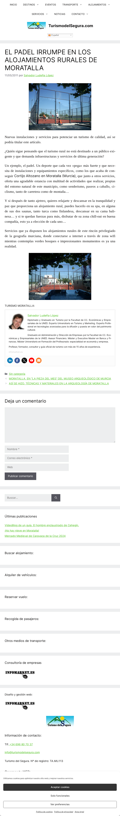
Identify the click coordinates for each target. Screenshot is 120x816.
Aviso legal (79, 812)
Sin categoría (17, 373)
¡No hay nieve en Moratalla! (22, 530)
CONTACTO (78, 14)
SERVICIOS (38, 14)
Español (55, 35)
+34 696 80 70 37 (21, 744)
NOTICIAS (59, 14)
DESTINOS (29, 4)
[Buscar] (55, 498)
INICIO (13, 4)
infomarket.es (16, 352)
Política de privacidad (63, 812)
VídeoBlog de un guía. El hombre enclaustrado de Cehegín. (42, 525)
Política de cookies (44, 812)
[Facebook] (17, 360)
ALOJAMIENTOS (97, 4)
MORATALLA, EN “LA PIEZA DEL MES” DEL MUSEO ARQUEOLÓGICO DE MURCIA (60, 378)
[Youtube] (31, 360)
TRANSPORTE (70, 4)
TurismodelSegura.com (70, 25)
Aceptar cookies (60, 787)
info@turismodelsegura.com (22, 752)
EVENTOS (50, 4)
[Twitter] (24, 360)
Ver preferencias (60, 804)
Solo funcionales (60, 795)
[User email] (39, 360)
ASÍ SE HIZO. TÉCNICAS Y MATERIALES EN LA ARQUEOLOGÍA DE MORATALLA (59, 383)
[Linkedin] (10, 360)
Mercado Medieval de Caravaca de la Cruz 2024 (35, 536)
